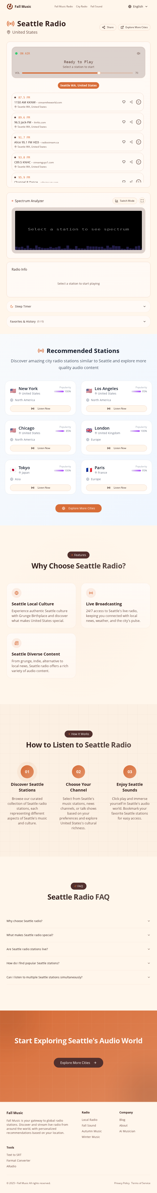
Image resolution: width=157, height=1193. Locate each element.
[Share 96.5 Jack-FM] (131, 122)
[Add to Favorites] (123, 102)
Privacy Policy (122, 1183)
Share (110, 27)
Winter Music (91, 1137)
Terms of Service (140, 1183)
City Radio (81, 6)
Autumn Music (92, 1131)
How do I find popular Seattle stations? (33, 963)
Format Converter (18, 1160)
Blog (122, 1120)
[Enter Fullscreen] (142, 201)
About (123, 1125)
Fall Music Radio (64, 6)
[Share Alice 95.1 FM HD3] (131, 142)
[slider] (99, 73)
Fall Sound (96, 6)
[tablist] (78, 85)
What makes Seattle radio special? (30, 935)
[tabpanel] (78, 137)
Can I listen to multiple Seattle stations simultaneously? (44, 977)
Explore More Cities (137, 27)
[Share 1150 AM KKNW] (131, 102)
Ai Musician (127, 1131)
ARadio (11, 1166)
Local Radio (89, 1120)
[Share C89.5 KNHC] (131, 162)
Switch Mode (127, 200)
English (138, 6)
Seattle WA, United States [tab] (78, 85)
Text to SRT (14, 1155)
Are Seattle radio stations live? (27, 949)
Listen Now (44, 408)
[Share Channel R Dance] (131, 182)
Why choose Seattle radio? (24, 921)
